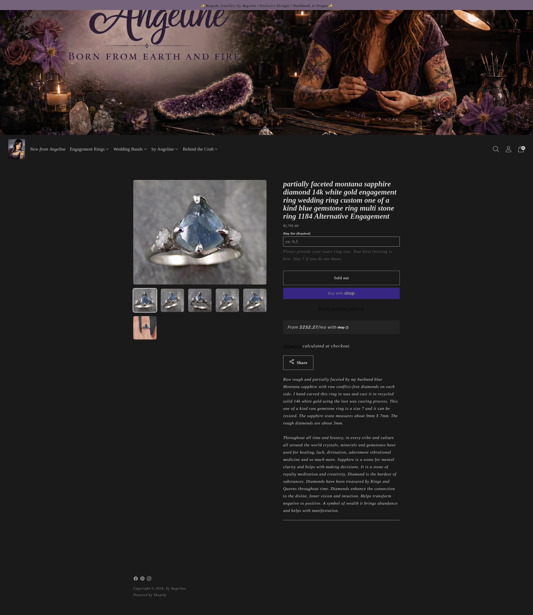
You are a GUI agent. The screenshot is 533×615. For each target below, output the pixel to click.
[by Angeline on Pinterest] (142, 579)
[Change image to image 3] (200, 300)
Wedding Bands (128, 149)
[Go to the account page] (508, 149)
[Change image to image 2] (172, 300)
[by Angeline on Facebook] (135, 579)
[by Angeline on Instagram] (149, 579)
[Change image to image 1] (145, 300)
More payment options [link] (342, 308)
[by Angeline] (16, 149)
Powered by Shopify (150, 595)
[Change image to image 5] (254, 300)
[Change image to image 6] (145, 327)
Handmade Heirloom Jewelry (266, 128)
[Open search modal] (496, 149)
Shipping (292, 345)
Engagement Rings (87, 149)
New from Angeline (48, 149)
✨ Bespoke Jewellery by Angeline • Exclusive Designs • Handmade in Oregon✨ (266, 6)
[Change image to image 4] (227, 300)
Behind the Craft (198, 149)
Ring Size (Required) (296, 233)
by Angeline (163, 149)
